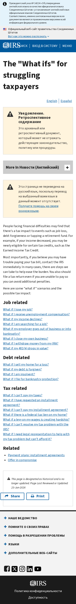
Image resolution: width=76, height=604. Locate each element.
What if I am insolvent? (19, 374)
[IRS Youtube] (37, 568)
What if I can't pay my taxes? (22, 395)
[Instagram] (22, 568)
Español (66, 101)
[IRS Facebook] (7, 568)
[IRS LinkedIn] (30, 568)
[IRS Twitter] (15, 568)
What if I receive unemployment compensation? (36, 314)
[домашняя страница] (11, 45)
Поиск (22, 46)
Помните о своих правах (28, 527)
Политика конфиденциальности (38, 591)
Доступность (38, 597)
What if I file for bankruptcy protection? (31, 379)
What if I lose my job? (18, 309)
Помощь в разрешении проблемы (36, 535)
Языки (13, 544)
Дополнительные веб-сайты (32, 553)
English (52, 101)
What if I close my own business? (25, 338)
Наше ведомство (22, 518)
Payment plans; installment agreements (36, 455)
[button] (44, 46)
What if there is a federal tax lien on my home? (35, 415)
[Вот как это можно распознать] (38, 33)
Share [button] (15, 496)
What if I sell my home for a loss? (26, 364)
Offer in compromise (22, 460)
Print (40, 496)
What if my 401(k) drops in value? (25, 348)
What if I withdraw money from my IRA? (30, 343)
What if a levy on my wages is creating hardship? (36, 419)
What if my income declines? (22, 319)
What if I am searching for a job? (25, 324)
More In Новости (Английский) (32, 167)
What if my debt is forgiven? (22, 369)
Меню (67, 46)
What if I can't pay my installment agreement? (35, 410)
